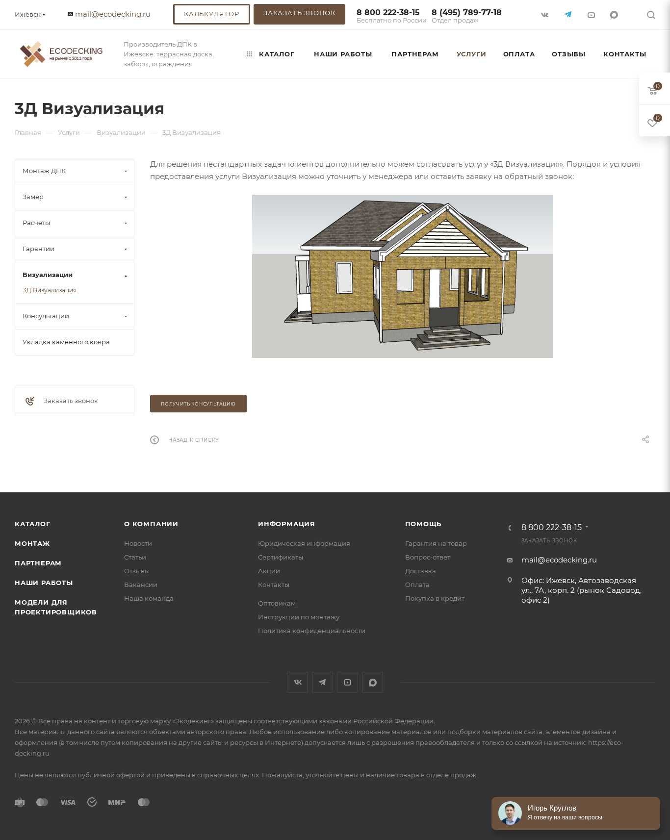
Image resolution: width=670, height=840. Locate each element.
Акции (269, 571)
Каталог (33, 524)
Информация (286, 524)
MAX (614, 14)
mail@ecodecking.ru (113, 14)
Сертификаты (280, 557)
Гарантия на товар (436, 543)
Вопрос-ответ (427, 557)
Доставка (420, 571)
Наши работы (44, 582)
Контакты (273, 584)
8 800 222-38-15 (392, 16)
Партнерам (38, 563)
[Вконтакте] (545, 14)
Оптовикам (277, 603)
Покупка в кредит (434, 598)
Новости (138, 543)
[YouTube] (591, 14)
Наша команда (149, 598)
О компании (151, 524)
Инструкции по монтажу (298, 617)
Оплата (417, 584)
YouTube (347, 682)
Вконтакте (297, 682)
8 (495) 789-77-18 (467, 16)
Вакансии (140, 584)
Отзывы (137, 571)
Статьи (135, 557)
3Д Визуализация (50, 290)
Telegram (322, 682)
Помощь (423, 524)
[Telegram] (568, 14)
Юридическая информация (304, 543)
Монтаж (32, 543)
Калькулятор (211, 14)
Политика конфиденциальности (311, 631)
